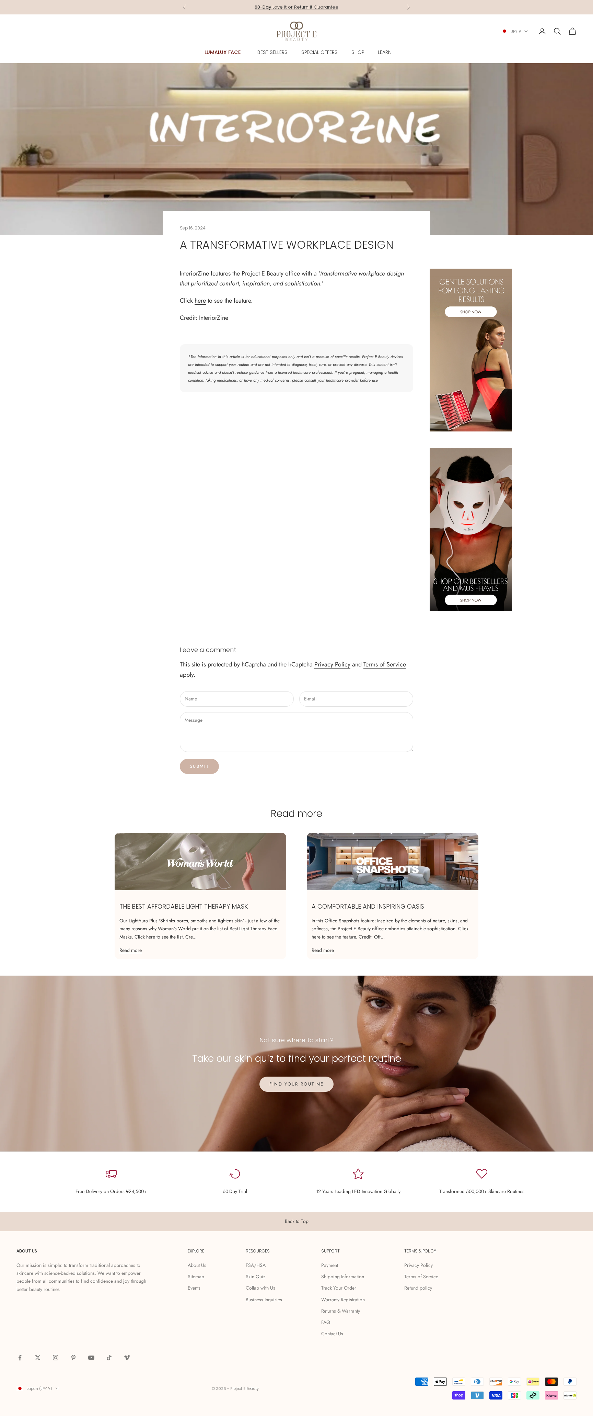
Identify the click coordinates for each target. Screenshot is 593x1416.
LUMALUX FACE (223, 52)
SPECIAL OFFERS (319, 52)
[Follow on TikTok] (109, 1357)
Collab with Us (260, 1287)
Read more (130, 950)
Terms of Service (384, 664)
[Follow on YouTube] (91, 1357)
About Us (197, 1265)
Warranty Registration (343, 1299)
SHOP (357, 52)
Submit (199, 766)
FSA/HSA (256, 1265)
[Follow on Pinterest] (73, 1357)
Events (194, 1287)
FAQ (325, 1322)
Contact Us (332, 1333)
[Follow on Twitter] (37, 1357)
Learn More (326, 7)
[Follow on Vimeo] (127, 1357)
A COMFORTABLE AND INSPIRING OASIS (368, 906)
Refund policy (418, 1287)
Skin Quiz (255, 1276)
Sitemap (196, 1276)
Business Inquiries (264, 1299)
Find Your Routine (296, 1084)
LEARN (385, 52)
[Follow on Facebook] (19, 1357)
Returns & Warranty (340, 1310)
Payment (329, 1265)
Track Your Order (338, 1287)
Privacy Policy (332, 664)
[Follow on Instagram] (55, 1357)
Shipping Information (342, 1276)
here (200, 300)
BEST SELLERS (272, 52)
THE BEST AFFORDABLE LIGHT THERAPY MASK (183, 906)
